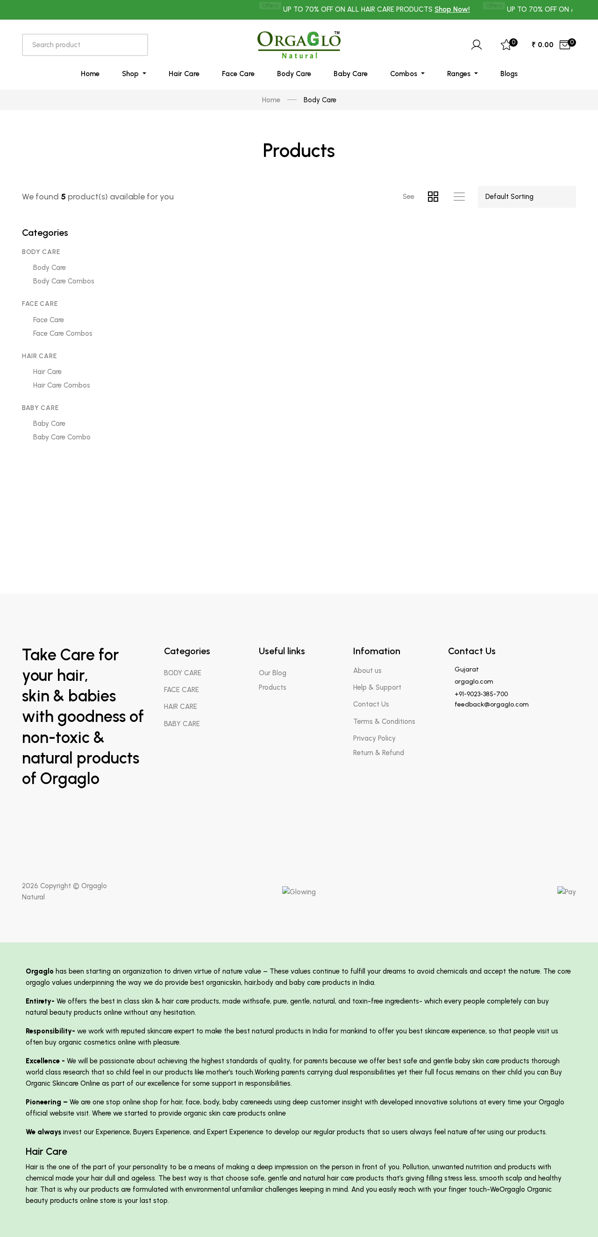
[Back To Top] (573, 1212)
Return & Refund (378, 753)
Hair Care (184, 74)
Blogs (509, 74)
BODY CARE (41, 252)
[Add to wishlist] (249, 243)
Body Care (294, 74)
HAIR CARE (39, 356)
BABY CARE (40, 408)
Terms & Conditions (384, 721)
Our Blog (272, 673)
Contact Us (371, 704)
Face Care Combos (63, 333)
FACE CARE (39, 304)
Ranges (459, 74)
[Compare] (249, 266)
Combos (404, 74)
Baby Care (351, 74)
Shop (131, 74)
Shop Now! (438, 9)
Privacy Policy (374, 738)
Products (272, 687)
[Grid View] (439, 196)
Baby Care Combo (62, 437)
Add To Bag (210, 320)
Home (90, 74)
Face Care (238, 74)
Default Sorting (509, 196)
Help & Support (377, 687)
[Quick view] (249, 290)
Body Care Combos (63, 281)
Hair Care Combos (61, 385)
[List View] (459, 196)
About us (367, 670)
